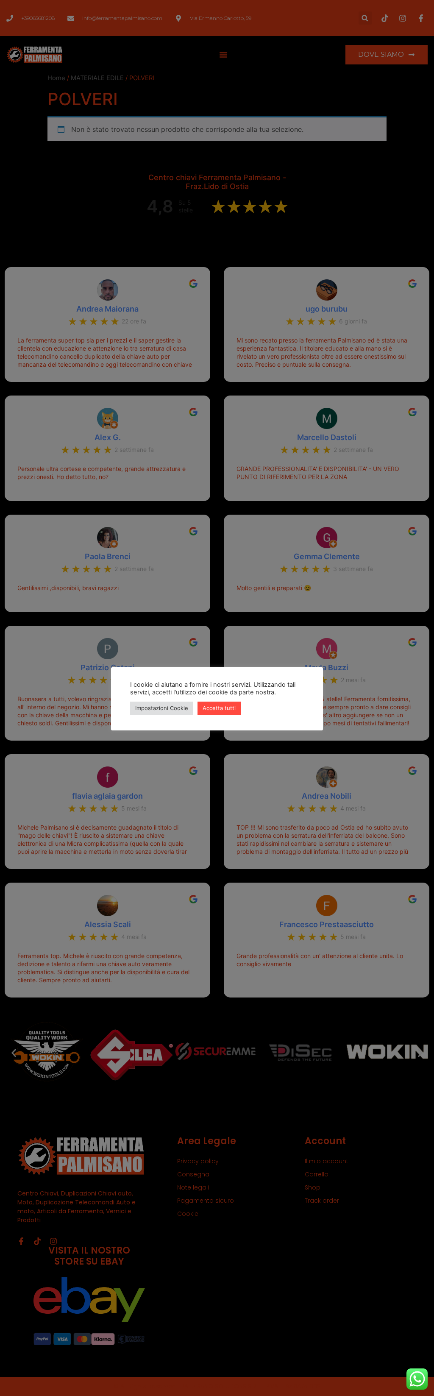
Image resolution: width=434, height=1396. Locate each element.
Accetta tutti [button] (219, 708)
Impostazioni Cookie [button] (161, 708)
